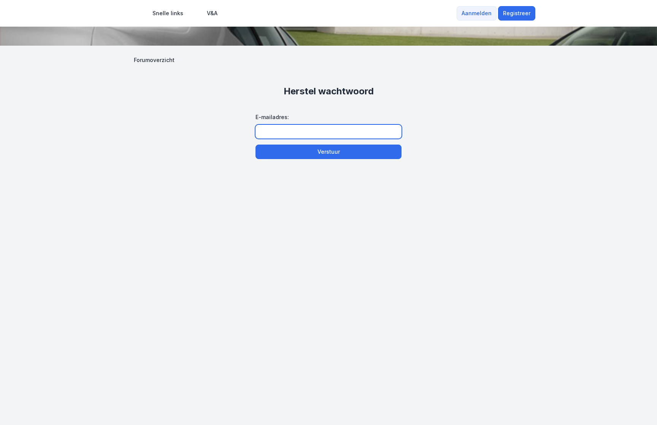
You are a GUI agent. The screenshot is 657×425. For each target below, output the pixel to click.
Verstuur (328, 151)
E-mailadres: (272, 117)
